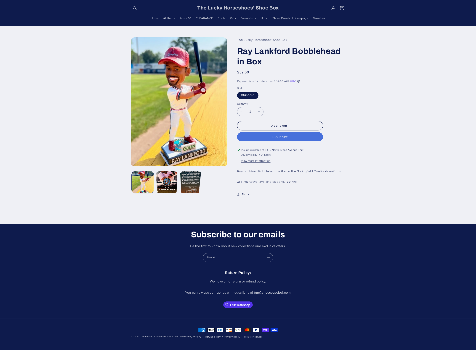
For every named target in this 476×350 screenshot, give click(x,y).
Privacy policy (232, 337)
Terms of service (253, 337)
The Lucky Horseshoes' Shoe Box (159, 337)
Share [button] (245, 194)
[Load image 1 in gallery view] (143, 182)
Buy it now (280, 136)
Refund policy (213, 337)
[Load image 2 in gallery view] (167, 182)
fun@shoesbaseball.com (272, 292)
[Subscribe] (268, 257)
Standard (247, 95)
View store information (256, 161)
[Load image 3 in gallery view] (191, 182)
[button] (135, 8)
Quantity (242, 104)
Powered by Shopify (190, 337)
